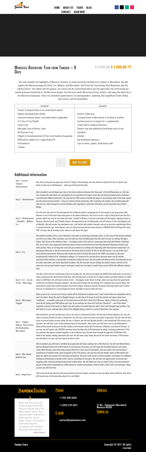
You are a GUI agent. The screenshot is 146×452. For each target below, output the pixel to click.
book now (79, 12)
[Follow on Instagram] (132, 7)
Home (57, 8)
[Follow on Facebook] (117, 7)
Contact (66, 12)
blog (89, 8)
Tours (79, 8)
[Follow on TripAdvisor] (127, 7)
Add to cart (79, 162)
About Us (68, 8)
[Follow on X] (122, 7)
